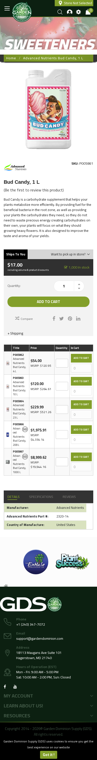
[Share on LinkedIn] (78, 318)
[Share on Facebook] (53, 318)
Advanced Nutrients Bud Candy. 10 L (19, 388)
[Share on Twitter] (61, 318)
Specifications (41, 496)
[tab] (13, 496)
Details (13, 496)
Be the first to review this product (34, 190)
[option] (36, 561)
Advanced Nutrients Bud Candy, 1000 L (19, 464)
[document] (48, 748)
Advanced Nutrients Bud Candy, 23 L (19, 411)
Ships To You (15, 254)
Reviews (69, 496)
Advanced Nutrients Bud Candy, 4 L (19, 365)
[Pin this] (70, 318)
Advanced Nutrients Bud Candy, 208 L (19, 436)
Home (11, 58)
